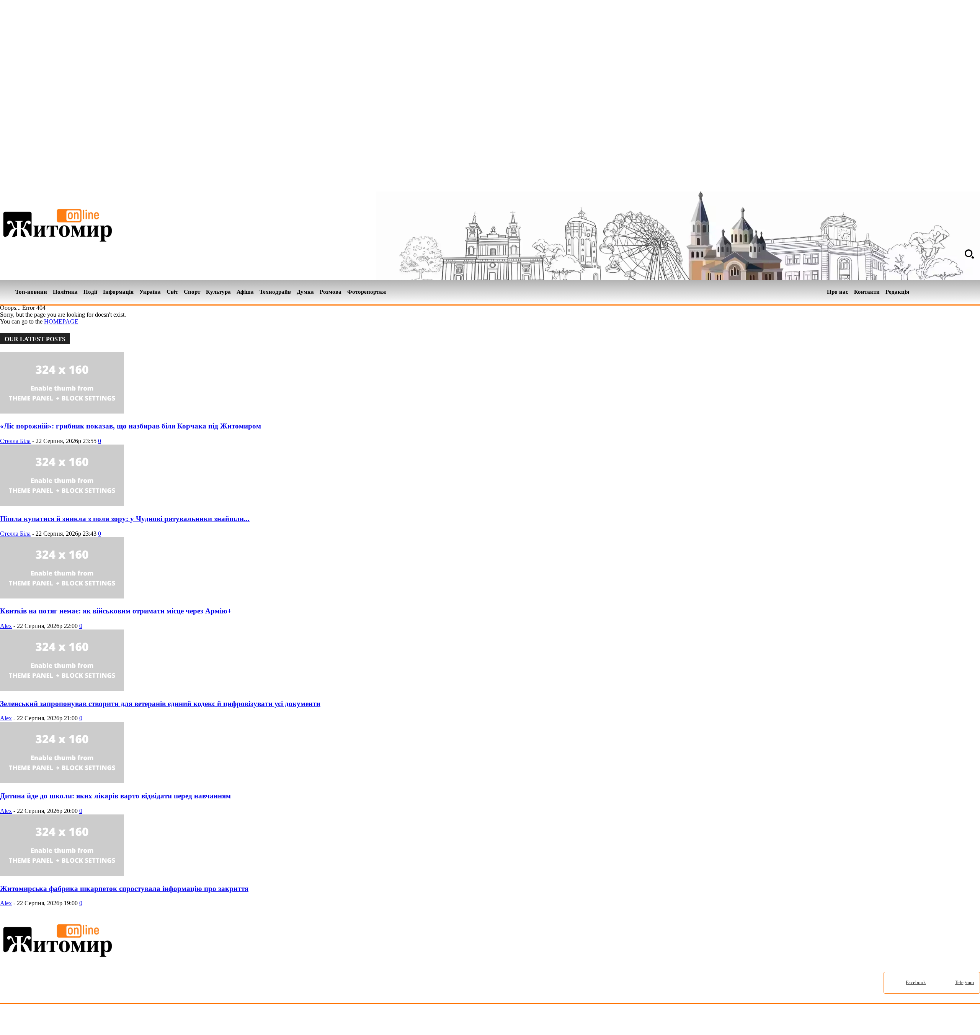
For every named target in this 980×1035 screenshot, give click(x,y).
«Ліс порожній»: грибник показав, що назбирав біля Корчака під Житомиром (130, 426)
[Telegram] (975, 292)
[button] (969, 254)
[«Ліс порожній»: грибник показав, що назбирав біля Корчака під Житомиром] (62, 411)
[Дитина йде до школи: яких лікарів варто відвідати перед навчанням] (62, 781)
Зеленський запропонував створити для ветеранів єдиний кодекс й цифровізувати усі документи (160, 704)
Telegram (964, 982)
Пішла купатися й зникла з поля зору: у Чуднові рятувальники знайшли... (125, 519)
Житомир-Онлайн (62, 1021)
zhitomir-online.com (326, 1021)
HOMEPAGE (61, 321)
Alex (6, 626)
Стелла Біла (15, 441)
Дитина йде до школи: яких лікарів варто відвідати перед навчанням (115, 796)
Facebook (916, 982)
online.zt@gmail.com (422, 1021)
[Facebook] (962, 292)
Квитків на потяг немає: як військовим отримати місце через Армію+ (116, 611)
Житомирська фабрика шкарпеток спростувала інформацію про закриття (124, 889)
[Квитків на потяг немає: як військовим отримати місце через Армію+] (62, 596)
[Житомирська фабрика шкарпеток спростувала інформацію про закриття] (62, 873)
